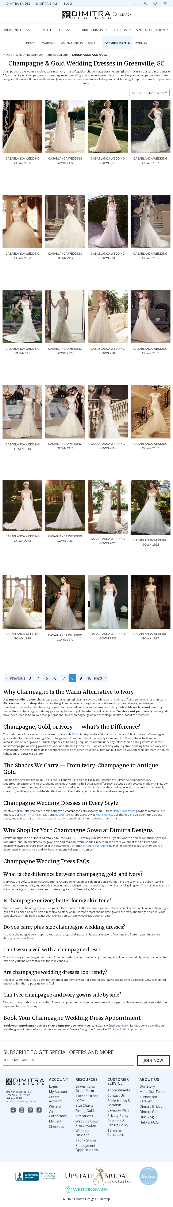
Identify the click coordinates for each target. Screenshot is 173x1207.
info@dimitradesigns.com (21, 1101)
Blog (68, 3)
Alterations (84, 1116)
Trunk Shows (86, 1140)
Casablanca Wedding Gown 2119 (22, 447)
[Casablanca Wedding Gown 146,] (22, 316)
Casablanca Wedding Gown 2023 (108, 541)
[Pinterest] (31, 1110)
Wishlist (55, 1106)
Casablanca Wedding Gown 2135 (108, 256)
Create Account (55, 1099)
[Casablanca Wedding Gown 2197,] (150, 126)
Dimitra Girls (47, 3)
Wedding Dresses (18, 30)
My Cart (55, 1121)
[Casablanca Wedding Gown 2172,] (65, 126)
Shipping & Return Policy (117, 1122)
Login (53, 1086)
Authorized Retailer (148, 1099)
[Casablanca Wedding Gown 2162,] (150, 316)
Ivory (113, 734)
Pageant (48, 42)
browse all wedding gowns (51, 818)
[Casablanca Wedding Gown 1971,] (65, 602)
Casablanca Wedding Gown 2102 (150, 446)
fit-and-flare (63, 814)
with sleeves (104, 814)
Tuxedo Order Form (87, 1098)
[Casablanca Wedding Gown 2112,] (65, 221)
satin (23, 814)
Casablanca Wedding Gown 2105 (22, 161)
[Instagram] (22, 1110)
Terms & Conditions (115, 1132)
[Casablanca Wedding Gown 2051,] (65, 505)
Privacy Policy (117, 1115)
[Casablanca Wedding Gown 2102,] (150, 411)
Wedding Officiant (82, 1132)
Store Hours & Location (118, 1102)
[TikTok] (39, 1110)
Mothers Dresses (57, 30)
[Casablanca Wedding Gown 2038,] (22, 505)
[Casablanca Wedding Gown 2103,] (22, 221)
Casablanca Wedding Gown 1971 (65, 637)
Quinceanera (72, 42)
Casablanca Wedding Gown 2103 (22, 256)
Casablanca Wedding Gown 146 (22, 351)
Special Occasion (150, 30)
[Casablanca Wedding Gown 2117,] (108, 411)
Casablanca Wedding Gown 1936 (108, 636)
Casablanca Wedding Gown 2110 (65, 446)
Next (99, 678)
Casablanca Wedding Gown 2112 (65, 256)
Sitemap (104, 1199)
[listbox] (156, 92)
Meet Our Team (152, 1091)
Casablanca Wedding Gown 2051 (65, 538)
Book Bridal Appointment (128, 1029)
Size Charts (84, 1105)
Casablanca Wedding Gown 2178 (108, 161)
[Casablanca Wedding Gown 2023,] (108, 507)
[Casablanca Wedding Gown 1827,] (150, 602)
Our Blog (146, 1117)
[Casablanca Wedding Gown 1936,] (108, 602)
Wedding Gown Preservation (87, 1123)
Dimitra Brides (18, 3)
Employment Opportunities (87, 1147)
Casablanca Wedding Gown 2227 (65, 351)
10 (89, 678)
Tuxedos (119, 30)
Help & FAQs (149, 1122)
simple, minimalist (124, 811)
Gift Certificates (58, 1113)
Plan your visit (28, 849)
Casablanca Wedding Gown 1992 (150, 542)
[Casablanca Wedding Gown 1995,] (22, 602)
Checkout (56, 1126)
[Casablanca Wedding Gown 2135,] (108, 221)
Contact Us (116, 1095)
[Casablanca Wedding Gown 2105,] (22, 126)
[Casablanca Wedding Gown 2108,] (108, 316)
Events (141, 42)
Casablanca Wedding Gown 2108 (108, 351)
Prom (30, 42)
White (76, 734)
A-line (34, 814)
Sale (91, 42)
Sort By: (137, 93)
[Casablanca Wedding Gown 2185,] (150, 221)
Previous (17, 678)
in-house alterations (96, 846)
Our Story (147, 1086)
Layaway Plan (118, 1110)
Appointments (117, 42)
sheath (43, 814)
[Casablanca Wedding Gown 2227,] (65, 316)
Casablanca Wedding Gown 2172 (65, 161)
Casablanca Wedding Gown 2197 (150, 161)
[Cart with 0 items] (165, 3)
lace (162, 811)
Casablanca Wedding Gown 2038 (22, 538)
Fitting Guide (86, 1110)
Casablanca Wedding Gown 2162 (150, 351)
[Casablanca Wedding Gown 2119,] (22, 412)
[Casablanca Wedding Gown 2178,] (108, 126)
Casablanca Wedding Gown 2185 (150, 256)
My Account (58, 1091)
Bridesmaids (92, 30)
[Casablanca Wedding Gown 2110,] (65, 411)
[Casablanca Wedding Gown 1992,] (150, 507)
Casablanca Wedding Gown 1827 (150, 636)
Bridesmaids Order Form (85, 1088)
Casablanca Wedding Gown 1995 (22, 636)
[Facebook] (13, 1110)
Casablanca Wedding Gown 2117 (108, 446)
